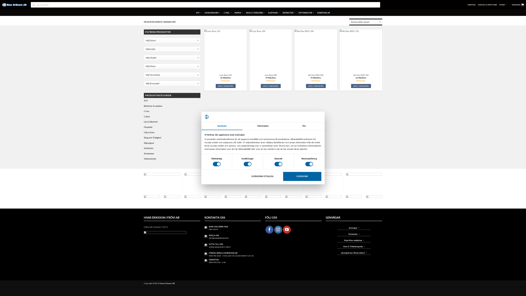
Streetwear (149, 153)
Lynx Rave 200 (271, 75)
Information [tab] (263, 126)
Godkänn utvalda (262, 176)
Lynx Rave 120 (226, 75)
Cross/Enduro (212, 13)
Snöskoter (288, 13)
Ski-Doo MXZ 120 (361, 75)
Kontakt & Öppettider (487, 5)
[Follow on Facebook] (269, 230)
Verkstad (472, 5)
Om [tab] (304, 126)
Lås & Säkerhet (151, 121)
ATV (198, 13)
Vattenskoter (305, 13)
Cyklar (147, 116)
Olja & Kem (149, 132)
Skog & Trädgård (254, 13)
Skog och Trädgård (152, 137)
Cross (146, 111)
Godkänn (302, 176)
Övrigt (502, 5)
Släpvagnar (149, 143)
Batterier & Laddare (153, 106)
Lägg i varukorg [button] (226, 86)
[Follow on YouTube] (287, 230)
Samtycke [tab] (222, 126)
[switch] (247, 164)
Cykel (226, 13)
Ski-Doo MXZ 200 (315, 75)
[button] (518, 5)
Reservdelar (323, 13)
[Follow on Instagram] (278, 230)
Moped (238, 13)
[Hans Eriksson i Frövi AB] (14, 5)
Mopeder (148, 127)
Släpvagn (273, 13)
